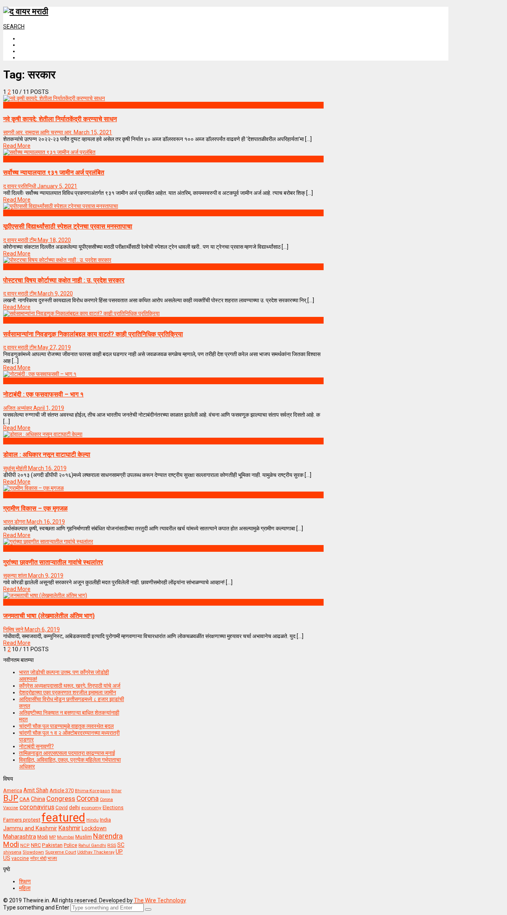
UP (119, 851)
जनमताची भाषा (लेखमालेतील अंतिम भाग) (49, 616)
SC (120, 845)
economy (91, 807)
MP (52, 837)
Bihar (116, 790)
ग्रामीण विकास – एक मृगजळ (35, 508)
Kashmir (69, 828)
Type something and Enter (36, 907)
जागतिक (11, 441)
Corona (87, 799)
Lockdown (94, 828)
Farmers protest (21, 819)
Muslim (83, 837)
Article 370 (62, 790)
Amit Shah (35, 790)
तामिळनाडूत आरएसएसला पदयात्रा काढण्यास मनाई (67, 753)
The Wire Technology (160, 900)
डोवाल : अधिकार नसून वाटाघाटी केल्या (46, 454)
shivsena (12, 852)
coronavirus (36, 807)
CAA (24, 799)
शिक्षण (25, 881)
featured (63, 817)
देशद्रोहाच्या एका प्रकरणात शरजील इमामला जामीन (67, 692)
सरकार (10, 159)
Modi (42, 837)
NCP (25, 845)
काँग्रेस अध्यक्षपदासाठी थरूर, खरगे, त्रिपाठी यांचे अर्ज (69, 685)
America (12, 790)
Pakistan (52, 845)
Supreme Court (60, 852)
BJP (10, 798)
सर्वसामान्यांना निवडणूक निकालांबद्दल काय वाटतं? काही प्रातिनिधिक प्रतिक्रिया (93, 334)
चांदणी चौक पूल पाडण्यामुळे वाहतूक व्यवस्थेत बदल (66, 726)
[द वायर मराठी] (25, 11)
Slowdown (33, 852)
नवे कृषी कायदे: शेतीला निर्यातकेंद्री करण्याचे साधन (60, 119)
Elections (113, 807)
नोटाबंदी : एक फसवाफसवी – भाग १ (43, 394)
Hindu (92, 820)
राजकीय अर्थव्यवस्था (23, 495)
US (6, 858)
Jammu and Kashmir (30, 828)
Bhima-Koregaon (92, 790)
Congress (60, 799)
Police (70, 845)
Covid (61, 807)
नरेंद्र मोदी (38, 858)
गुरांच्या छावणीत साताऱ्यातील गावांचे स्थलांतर (53, 562)
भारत (8, 548)
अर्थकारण (12, 105)
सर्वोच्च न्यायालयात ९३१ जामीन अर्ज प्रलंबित (53, 172)
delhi (74, 807)
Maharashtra (19, 836)
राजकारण (12, 320)
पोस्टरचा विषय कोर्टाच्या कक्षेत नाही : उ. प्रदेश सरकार (63, 280)
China (38, 799)
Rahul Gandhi (92, 845)
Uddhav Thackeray (95, 852)
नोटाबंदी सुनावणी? (36, 746)
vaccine (20, 858)
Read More (16, 146)
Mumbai (65, 837)
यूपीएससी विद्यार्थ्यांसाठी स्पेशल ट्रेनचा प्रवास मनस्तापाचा (67, 226)
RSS (111, 845)
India (105, 820)
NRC (36, 845)
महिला (24, 888)
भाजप (52, 858)
